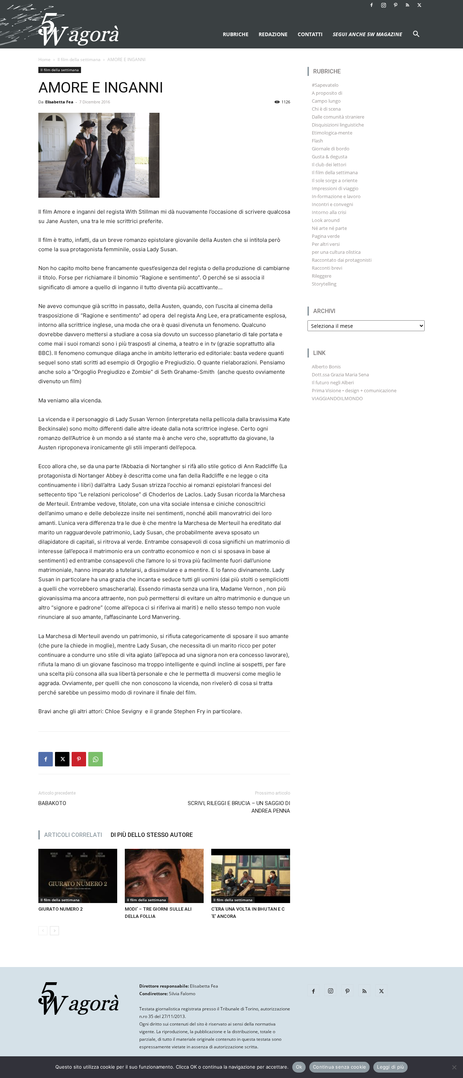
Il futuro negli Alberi (333, 382)
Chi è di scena (326, 109)
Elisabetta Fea (59, 101)
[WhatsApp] (95, 759)
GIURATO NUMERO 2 (60, 909)
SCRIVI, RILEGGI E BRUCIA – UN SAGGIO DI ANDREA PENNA (239, 807)
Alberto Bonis (326, 366)
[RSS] (407, 5)
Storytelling (324, 284)
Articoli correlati (73, 834)
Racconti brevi (327, 268)
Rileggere (321, 276)
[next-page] (54, 930)
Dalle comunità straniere (338, 117)
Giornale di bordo (330, 148)
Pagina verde (326, 236)
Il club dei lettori (329, 164)
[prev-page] (42, 930)
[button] (416, 34)
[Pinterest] (395, 5)
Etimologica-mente (332, 132)
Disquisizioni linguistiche (338, 124)
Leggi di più (390, 1067)
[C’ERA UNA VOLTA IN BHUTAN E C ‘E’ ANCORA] (250, 876)
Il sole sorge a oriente (334, 180)
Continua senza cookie (339, 1067)
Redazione (273, 34)
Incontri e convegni (332, 204)
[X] (419, 5)
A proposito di (327, 93)
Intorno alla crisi (329, 212)
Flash (317, 140)
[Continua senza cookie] (454, 1067)
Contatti (310, 34)
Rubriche (236, 34)
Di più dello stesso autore (152, 834)
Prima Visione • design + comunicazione (354, 390)
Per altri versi (326, 244)
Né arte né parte (329, 228)
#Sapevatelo (325, 85)
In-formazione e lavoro (336, 196)
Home (44, 59)
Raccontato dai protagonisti (341, 260)
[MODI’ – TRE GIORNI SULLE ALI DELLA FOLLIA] (164, 876)
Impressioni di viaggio (335, 188)
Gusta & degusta (329, 156)
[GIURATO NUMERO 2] (77, 876)
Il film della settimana (79, 59)
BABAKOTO (52, 803)
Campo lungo (326, 101)
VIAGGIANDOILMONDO (337, 398)
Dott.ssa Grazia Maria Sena (340, 374)
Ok (299, 1067)
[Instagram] (383, 5)
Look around (326, 220)
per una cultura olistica (336, 252)
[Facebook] (371, 5)
